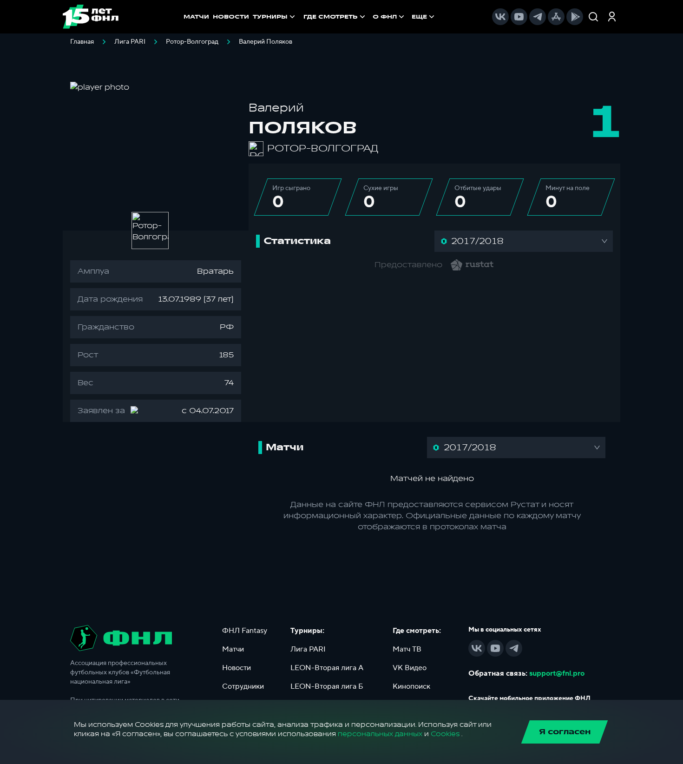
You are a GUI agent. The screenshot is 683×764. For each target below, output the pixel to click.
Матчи (233, 649)
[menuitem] (335, 16)
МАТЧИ (196, 16)
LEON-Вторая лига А (326, 667)
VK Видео (410, 667)
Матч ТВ (407, 649)
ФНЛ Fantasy (244, 630)
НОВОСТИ (231, 16)
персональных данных (380, 734)
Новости (236, 667)
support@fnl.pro (556, 673)
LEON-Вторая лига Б (326, 686)
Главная (82, 42)
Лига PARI (129, 42)
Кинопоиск (411, 686)
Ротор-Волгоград (192, 42)
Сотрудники (243, 686)
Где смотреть (330, 16)
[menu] (370, 16)
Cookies (445, 734)
